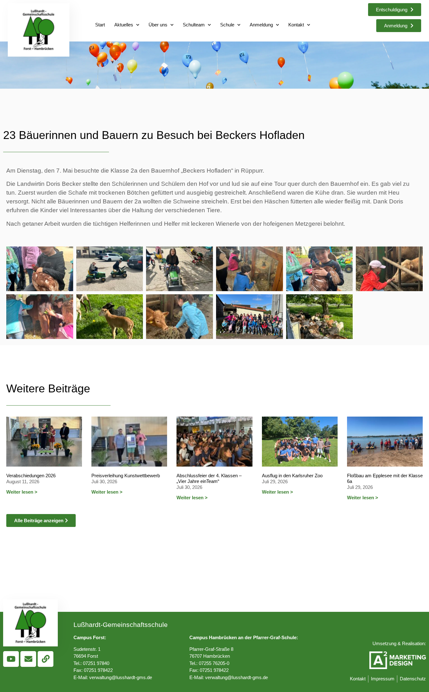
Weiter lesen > (21, 492)
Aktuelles (123, 24)
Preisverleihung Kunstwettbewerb (125, 475)
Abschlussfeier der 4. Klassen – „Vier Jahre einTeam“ (209, 478)
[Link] (45, 659)
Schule (227, 24)
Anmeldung (261, 24)
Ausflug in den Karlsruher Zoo (292, 475)
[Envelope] (28, 659)
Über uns (158, 24)
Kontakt (296, 24)
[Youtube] (11, 659)
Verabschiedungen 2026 (31, 475)
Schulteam (194, 24)
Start (100, 24)
